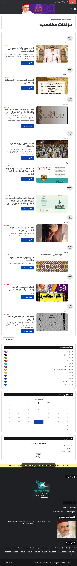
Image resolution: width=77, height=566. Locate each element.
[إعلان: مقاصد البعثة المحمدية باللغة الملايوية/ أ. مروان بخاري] (52, 115)
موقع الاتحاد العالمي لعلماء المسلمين (64, 511)
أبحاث (70, 372)
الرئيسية (69, 19)
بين (44, 551)
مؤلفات (64, 19)
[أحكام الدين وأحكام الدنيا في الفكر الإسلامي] (52, 54)
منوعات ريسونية (67, 351)
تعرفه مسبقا (66, 451)
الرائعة (36, 548)
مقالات (69, 357)
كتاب (15, 551)
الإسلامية (54, 548)
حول (30, 551)
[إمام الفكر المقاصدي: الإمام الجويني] (52, 322)
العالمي (7, 548)
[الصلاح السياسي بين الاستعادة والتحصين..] (52, 85)
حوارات (70, 363)
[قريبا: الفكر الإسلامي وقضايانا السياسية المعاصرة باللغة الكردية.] (52, 174)
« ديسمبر (70, 429)
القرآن (72, 551)
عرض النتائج (38, 457)
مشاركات (69, 360)
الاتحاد (45, 548)
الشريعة (16, 548)
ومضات (69, 378)
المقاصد (52, 551)
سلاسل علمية (67, 381)
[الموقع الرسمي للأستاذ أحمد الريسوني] (38, 9)
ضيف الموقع (68, 354)
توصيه (68, 448)
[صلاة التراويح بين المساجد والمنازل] (52, 149)
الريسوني (26, 548)
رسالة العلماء (68, 384)
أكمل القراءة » (27, 63)
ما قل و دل (68, 366)
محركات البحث (66, 445)
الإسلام (63, 548)
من (72, 554)
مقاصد (8, 551)
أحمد (72, 548)
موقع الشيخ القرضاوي (69, 507)
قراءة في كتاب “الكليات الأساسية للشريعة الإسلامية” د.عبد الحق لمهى (48, 2)
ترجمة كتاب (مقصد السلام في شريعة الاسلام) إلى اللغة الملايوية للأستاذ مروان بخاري (19, 201)
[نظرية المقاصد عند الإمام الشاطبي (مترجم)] (52, 233)
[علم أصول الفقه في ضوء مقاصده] (52, 263)
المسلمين (63, 551)
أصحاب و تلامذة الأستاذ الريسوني (62, 369)
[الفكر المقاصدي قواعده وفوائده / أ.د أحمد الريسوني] (52, 292)
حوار (37, 551)
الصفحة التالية (10, 339)
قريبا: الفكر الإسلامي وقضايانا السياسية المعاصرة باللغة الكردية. (20, 171)
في (23, 551)
